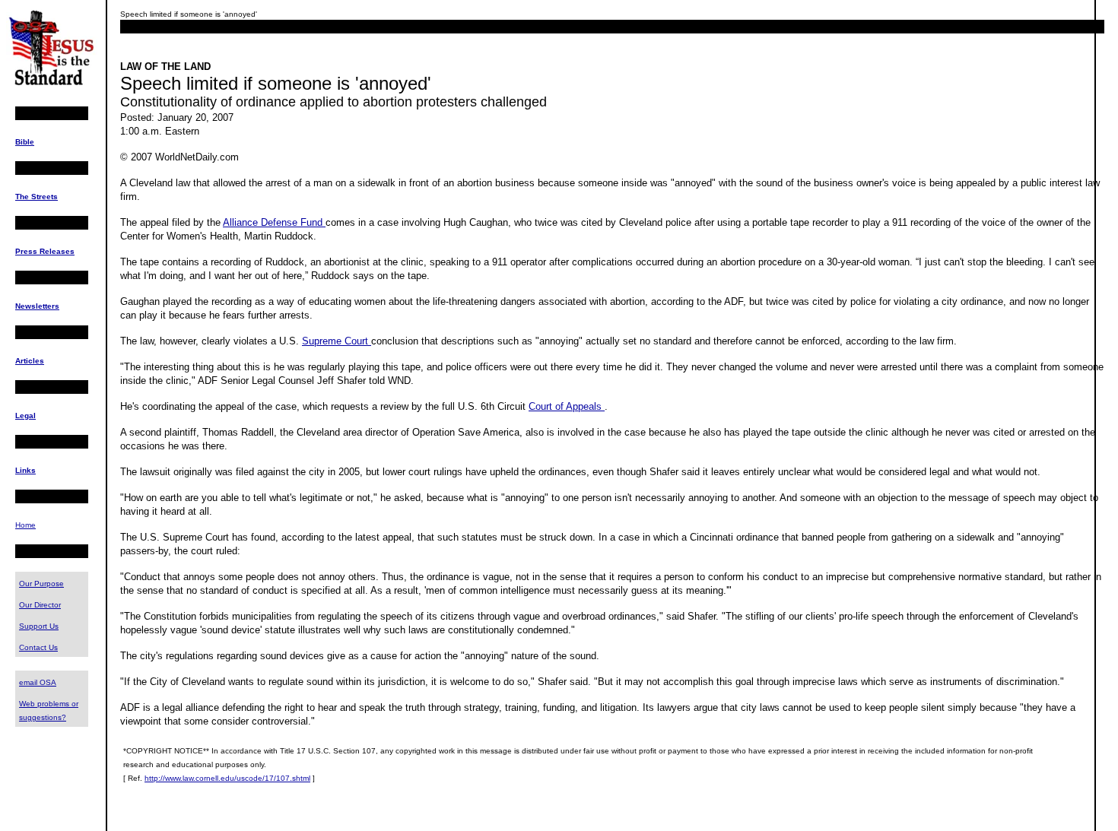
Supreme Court (336, 341)
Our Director (40, 605)
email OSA (37, 682)
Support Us (39, 626)
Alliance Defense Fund (274, 222)
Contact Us (38, 647)
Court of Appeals (567, 406)
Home (25, 525)
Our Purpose (41, 583)
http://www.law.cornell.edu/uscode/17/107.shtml (227, 778)
